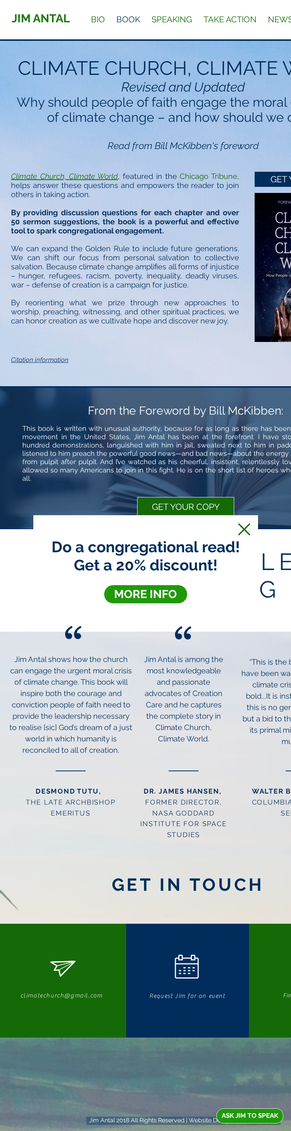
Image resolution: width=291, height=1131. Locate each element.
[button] (244, 529)
